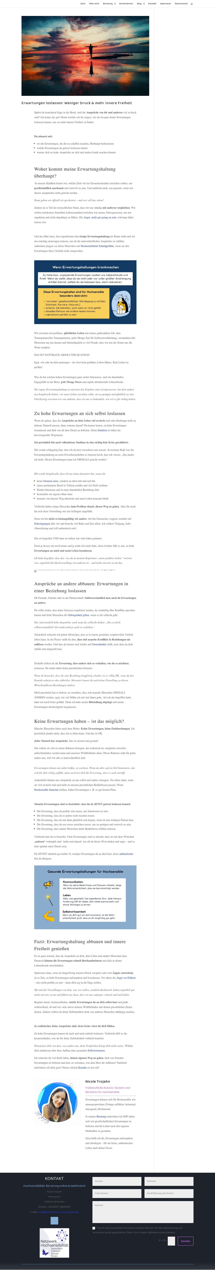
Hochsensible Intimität (46, 789)
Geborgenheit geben (78, 615)
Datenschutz (181, 4)
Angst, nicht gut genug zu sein (100, 217)
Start (82, 4)
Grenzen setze (50, 481)
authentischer (126, 853)
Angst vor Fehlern (126, 977)
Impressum (165, 4)
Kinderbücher (126, 4)
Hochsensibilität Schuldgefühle (97, 246)
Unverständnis (99, 644)
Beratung (108, 4)
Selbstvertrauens (96, 1050)
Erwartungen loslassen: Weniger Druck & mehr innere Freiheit (77, 103)
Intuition (102, 430)
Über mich (94, 4)
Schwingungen (42, 523)
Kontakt (152, 4)
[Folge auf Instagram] (54, 1220)
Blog (139, 4)
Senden (185, 1241)
